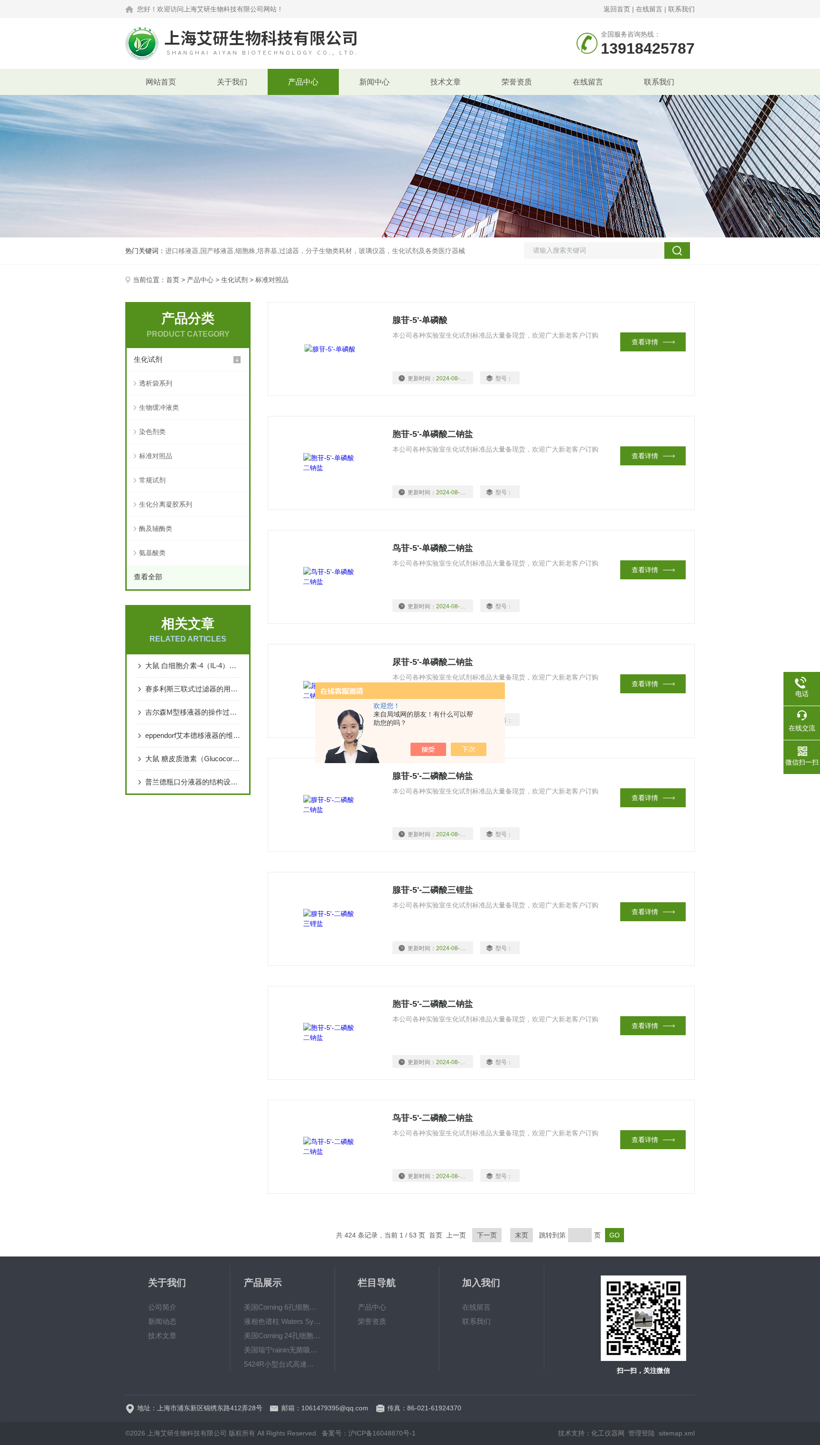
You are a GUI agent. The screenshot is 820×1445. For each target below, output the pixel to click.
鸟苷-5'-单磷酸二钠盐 (432, 548)
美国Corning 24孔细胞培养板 (282, 1336)
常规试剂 (152, 480)
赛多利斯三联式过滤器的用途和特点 (192, 689)
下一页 (487, 1235)
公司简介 (162, 1307)
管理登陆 (641, 1433)
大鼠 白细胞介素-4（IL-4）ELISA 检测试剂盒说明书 (192, 665)
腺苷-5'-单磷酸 (419, 320)
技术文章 (445, 82)
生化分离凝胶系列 (165, 504)
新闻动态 (162, 1321)
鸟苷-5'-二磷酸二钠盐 (432, 1118)
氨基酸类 (152, 553)
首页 (172, 279)
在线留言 (649, 9)
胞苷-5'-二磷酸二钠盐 (432, 1004)
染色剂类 (152, 431)
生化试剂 (234, 279)
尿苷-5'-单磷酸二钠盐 (432, 662)
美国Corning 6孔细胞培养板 (282, 1307)
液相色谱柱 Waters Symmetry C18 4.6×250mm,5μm (282, 1321)
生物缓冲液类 (159, 407)
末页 (521, 1235)
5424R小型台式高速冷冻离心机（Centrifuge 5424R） (282, 1364)
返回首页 (617, 9)
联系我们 (681, 9)
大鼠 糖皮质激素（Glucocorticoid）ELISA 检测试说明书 (192, 759)
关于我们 (232, 82)
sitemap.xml (677, 1433)
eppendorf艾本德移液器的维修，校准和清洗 (192, 735)
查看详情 (645, 342)
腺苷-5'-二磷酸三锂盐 (432, 890)
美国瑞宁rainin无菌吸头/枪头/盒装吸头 (282, 1350)
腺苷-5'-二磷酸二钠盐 (432, 776)
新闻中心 (374, 82)
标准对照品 (155, 456)
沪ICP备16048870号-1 (382, 1433)
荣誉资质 (517, 82)
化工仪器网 (607, 1433)
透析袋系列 (155, 383)
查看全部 (148, 577)
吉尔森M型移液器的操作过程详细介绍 (192, 712)
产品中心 (303, 82)
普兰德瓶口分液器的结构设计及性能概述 (192, 782)
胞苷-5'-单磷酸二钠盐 (432, 434)
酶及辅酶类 (155, 528)
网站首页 (161, 82)
